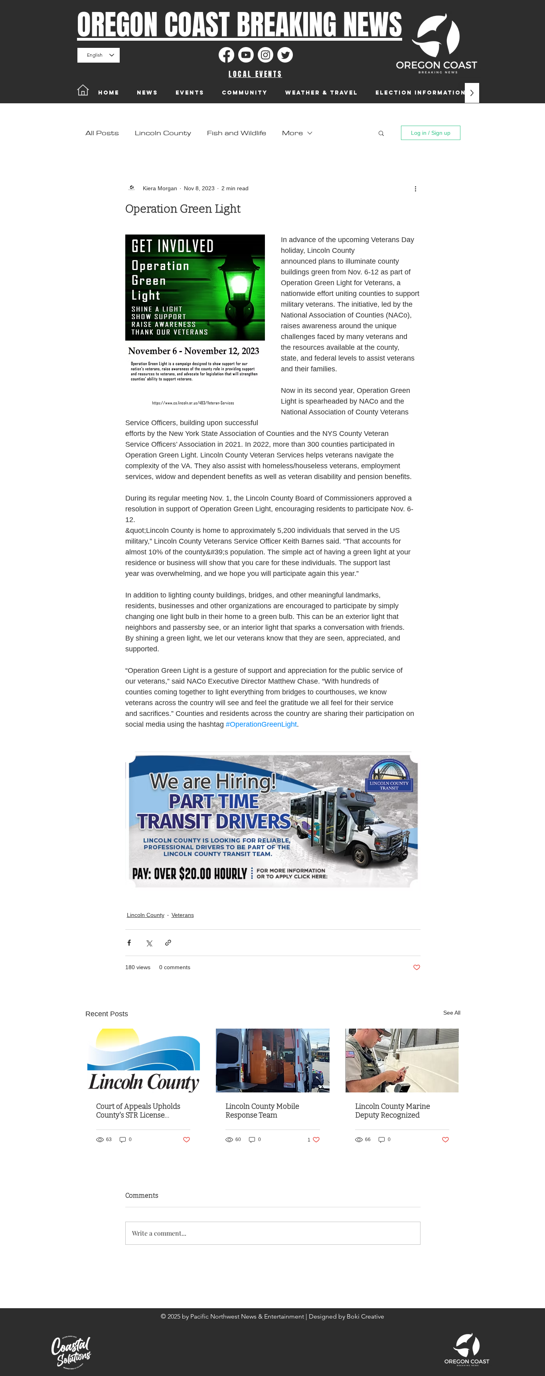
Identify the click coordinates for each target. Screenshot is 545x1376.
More (292, 133)
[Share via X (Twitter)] (148, 942)
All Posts (102, 133)
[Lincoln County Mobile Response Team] (273, 1060)
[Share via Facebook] (129, 942)
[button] (381, 133)
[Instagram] (265, 55)
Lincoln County (163, 133)
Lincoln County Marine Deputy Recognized (392, 1111)
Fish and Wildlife (236, 133)
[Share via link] (168, 942)
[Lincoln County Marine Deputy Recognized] (402, 1060)
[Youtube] (246, 55)
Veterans (183, 915)
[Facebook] (226, 55)
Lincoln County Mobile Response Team (262, 1111)
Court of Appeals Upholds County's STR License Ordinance (138, 1111)
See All (451, 1012)
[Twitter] (285, 55)
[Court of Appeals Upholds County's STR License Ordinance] (143, 1060)
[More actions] (416, 188)
